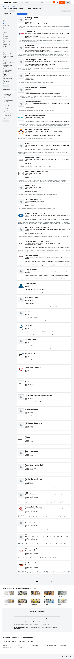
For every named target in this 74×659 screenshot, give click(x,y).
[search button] (54, 2)
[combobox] (46, 2)
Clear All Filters (31, 13)
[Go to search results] (13, 92)
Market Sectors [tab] (14, 641)
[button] (3, 20)
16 (49, 581)
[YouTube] (70, 656)
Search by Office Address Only (7, 14)
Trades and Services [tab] (22, 641)
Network (14, 2)
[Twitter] (66, 656)
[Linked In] (62, 656)
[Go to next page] (51, 581)
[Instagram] (68, 656)
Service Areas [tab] (30, 641)
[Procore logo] (7, 2)
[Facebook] (64, 656)
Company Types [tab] (7, 641)
